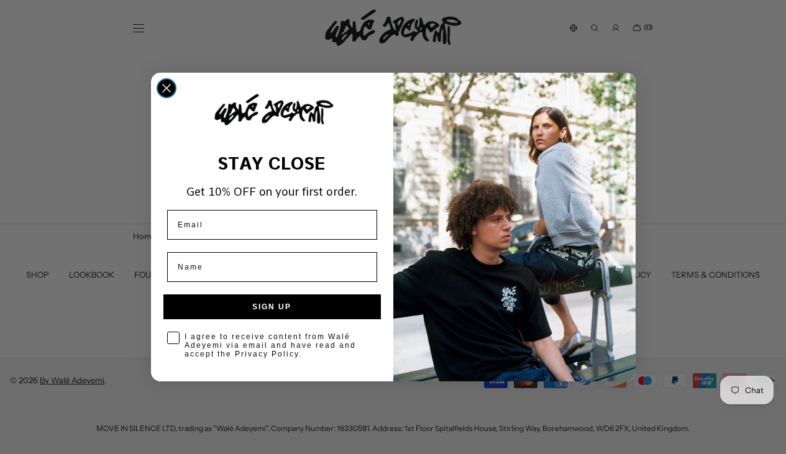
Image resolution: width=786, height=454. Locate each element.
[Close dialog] (166, 88)
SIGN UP (271, 306)
